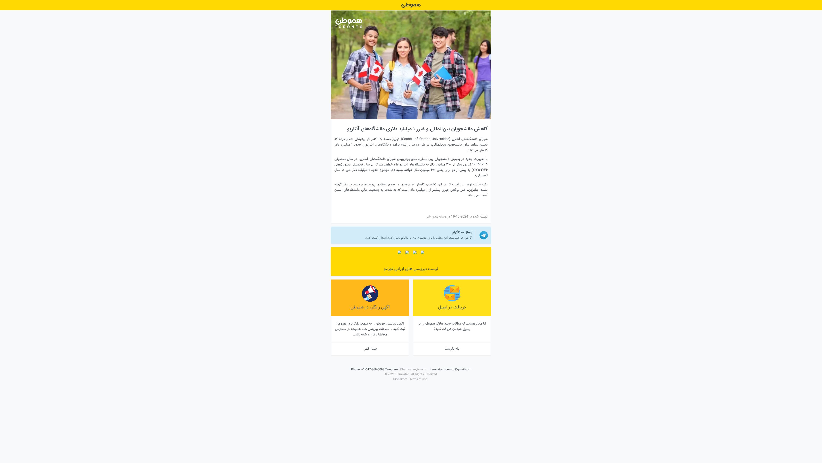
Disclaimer (400, 379)
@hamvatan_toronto (413, 369)
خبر (428, 216)
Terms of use (418, 379)
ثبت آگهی (370, 349)
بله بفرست (452, 349)
